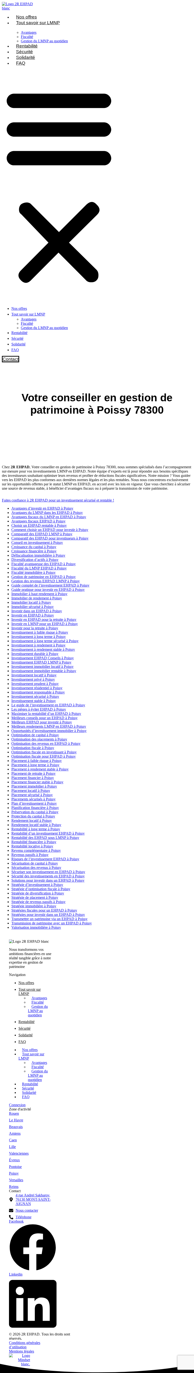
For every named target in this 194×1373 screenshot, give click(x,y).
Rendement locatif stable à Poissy (36, 825)
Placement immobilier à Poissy (34, 786)
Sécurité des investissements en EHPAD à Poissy (48, 876)
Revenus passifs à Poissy (29, 855)
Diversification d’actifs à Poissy (34, 560)
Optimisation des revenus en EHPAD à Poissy (45, 744)
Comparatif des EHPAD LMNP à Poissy (41, 534)
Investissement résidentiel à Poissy (36, 688)
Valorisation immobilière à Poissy (36, 927)
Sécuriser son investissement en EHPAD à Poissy (48, 872)
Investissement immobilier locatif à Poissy (42, 667)
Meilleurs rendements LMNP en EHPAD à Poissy (48, 726)
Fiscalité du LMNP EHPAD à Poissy (39, 568)
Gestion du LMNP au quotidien (44, 41)
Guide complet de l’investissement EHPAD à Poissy (50, 585)
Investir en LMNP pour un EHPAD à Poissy (44, 624)
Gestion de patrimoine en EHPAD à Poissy (43, 577)
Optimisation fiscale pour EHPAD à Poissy (43, 756)
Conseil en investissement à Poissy (37, 543)
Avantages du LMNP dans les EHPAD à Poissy (47, 513)
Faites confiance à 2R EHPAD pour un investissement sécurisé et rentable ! (58, 500)
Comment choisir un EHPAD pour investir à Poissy (49, 530)
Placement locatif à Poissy (30, 791)
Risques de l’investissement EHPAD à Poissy (45, 859)
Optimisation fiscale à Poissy (32, 748)
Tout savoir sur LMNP (38, 22)
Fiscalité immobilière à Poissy (33, 572)
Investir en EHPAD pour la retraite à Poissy (43, 619)
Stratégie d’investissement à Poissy (37, 885)
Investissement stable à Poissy (33, 701)
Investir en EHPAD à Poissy (32, 615)
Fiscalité (27, 37)
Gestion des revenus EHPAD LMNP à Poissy (45, 581)
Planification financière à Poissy (35, 808)
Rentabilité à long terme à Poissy (35, 829)
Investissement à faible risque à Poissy (39, 632)
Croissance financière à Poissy (34, 551)
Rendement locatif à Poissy (31, 820)
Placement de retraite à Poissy (33, 773)
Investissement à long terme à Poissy (38, 637)
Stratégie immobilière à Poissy (33, 906)
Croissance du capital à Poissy (33, 547)
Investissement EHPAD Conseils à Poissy (42, 658)
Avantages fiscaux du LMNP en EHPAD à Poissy (48, 517)
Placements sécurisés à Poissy (33, 799)
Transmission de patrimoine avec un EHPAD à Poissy (51, 923)
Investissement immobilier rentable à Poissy (43, 671)
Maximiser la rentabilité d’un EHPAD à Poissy (46, 714)
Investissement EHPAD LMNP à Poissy (41, 662)
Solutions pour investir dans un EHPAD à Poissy (47, 880)
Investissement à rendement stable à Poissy (43, 649)
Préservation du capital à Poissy (34, 812)
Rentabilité (27, 45)
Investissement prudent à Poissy (35, 684)
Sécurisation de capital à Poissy (34, 863)
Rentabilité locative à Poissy (32, 846)
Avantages (28, 32)
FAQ (20, 63)
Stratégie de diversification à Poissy (37, 893)
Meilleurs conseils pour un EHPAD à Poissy (44, 718)
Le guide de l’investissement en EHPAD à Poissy (48, 705)
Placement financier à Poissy (32, 778)
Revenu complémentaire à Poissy (36, 850)
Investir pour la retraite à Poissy (34, 628)
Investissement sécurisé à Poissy (35, 696)
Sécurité (24, 51)
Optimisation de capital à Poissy (35, 735)
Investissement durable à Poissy (34, 654)
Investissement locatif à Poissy (34, 675)
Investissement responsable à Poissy (38, 692)
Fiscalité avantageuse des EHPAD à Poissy (43, 564)
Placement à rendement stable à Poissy (40, 769)
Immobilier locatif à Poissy (31, 602)
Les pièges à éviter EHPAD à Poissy (38, 709)
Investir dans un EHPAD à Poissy (36, 611)
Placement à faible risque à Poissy (36, 761)
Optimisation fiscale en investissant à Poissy (44, 752)
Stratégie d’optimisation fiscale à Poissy (40, 889)
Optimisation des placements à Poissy (39, 739)
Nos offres (26, 16)
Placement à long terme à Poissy (35, 765)
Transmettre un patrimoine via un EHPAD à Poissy (49, 919)
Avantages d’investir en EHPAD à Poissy (42, 508)
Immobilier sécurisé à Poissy (32, 607)
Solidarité (25, 57)
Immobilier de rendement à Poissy (36, 598)
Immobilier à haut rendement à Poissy (39, 594)
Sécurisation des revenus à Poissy (36, 868)
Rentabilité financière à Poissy (33, 842)
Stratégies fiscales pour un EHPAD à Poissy (44, 910)
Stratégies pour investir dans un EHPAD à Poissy (48, 915)
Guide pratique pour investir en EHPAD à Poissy (48, 590)
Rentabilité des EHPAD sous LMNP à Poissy (45, 838)
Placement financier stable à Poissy (37, 782)
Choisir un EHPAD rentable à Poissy (39, 525)
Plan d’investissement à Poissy (34, 803)
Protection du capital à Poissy (33, 816)
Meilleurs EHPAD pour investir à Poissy (41, 722)
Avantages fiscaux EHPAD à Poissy (38, 521)
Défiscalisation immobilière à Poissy (38, 555)
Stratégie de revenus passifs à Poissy (38, 902)
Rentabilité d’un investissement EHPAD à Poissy (48, 833)
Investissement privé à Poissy (33, 679)
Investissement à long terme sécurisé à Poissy (45, 641)
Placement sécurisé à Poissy (32, 795)
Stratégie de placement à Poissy (34, 897)
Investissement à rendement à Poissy (38, 645)
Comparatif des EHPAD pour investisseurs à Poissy (49, 538)
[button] (59, 185)
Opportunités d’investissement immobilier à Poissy (49, 731)
